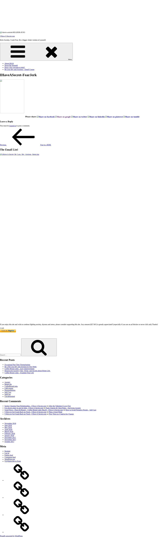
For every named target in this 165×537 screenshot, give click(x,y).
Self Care (7, 392)
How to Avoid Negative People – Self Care (81, 410)
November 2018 (10, 423)
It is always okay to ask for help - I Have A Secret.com (23, 408)
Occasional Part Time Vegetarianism (17, 365)
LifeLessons (8, 388)
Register (7, 451)
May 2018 (8, 427)
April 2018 (8, 429)
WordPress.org (9, 459)
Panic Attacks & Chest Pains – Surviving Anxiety (63, 408)
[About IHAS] (21, 480)
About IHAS (9, 63)
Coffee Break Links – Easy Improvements (19, 369)
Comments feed (10, 457)
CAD (2, 328)
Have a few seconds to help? (14, 67)
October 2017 (9, 442)
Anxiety (7, 382)
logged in (12, 126)
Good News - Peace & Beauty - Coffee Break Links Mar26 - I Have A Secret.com (33, 410)
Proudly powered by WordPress (11, 536)
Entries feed (8, 455)
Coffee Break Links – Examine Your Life (19, 373)
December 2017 (10, 438)
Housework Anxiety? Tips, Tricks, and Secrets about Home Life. (27, 371)
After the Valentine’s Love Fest (60, 406)
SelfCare (7, 394)
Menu (70, 59)
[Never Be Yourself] (21, 498)
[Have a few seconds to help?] (21, 515)
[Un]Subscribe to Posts (12, 461)
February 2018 (9, 433)
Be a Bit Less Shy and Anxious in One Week (20, 367)
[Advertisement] (67, 15)
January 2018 (9, 436)
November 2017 (10, 440)
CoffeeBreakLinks (11, 386)
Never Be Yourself (11, 65)
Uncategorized (9, 396)
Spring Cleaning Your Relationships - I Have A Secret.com (25, 406)
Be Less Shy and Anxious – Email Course (19, 69)
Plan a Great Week (55, 412)
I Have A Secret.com (7, 36)
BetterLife (8, 384)
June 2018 (8, 425)
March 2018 (8, 431)
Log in (6, 453)
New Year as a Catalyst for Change (61, 414)
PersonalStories (9, 390)
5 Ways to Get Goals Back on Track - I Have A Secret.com (25, 412)
